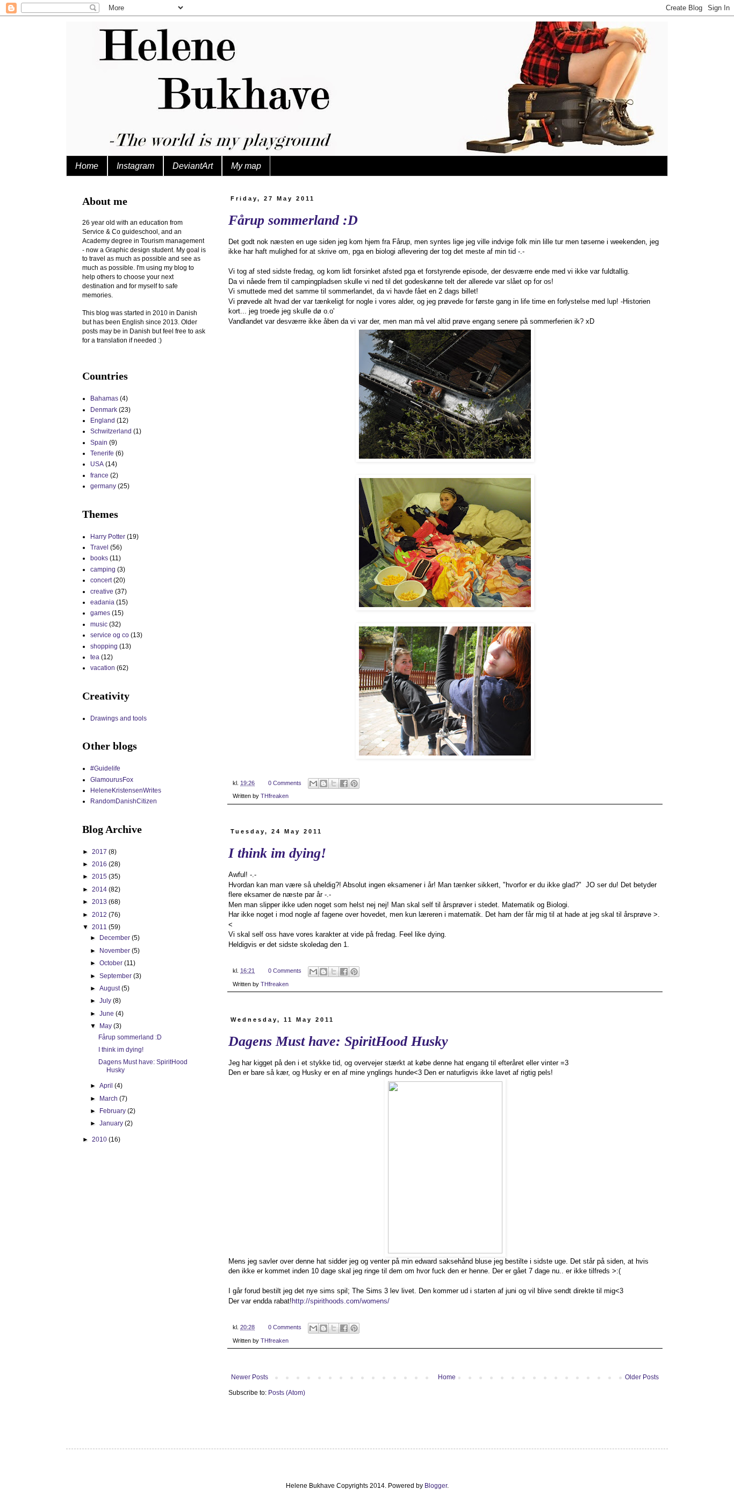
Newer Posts (249, 1377)
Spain (98, 442)
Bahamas (104, 398)
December (115, 938)
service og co (109, 635)
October (111, 963)
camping (103, 569)
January (112, 1123)
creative (101, 591)
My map (246, 165)
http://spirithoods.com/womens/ (341, 1301)
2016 (100, 864)
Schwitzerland (111, 431)
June (107, 1013)
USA (97, 464)
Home (86, 165)
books (99, 558)
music (98, 624)
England (102, 420)
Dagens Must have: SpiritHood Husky (338, 1041)
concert (101, 580)
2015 (100, 876)
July (106, 1000)
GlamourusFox (111, 779)
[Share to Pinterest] (354, 783)
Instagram (135, 165)
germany (103, 486)
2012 (100, 914)
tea (94, 657)
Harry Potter (107, 536)
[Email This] (313, 783)
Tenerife (102, 453)
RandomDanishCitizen (123, 801)
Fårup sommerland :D (293, 220)
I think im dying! (277, 853)
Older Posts (642, 1377)
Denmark (103, 410)
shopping (104, 646)
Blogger (435, 1485)
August (110, 988)
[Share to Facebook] (344, 783)
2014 (100, 889)
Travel (99, 547)
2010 (100, 1139)
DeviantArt (192, 165)
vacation (102, 668)
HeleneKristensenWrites (125, 790)
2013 (100, 902)
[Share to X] (333, 783)
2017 (100, 852)
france (99, 475)
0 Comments (284, 783)
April (106, 1085)
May (106, 1026)
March (109, 1098)
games (100, 613)
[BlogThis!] (323, 783)
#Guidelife (105, 768)
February (113, 1111)
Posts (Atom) (286, 1392)
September (116, 976)
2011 (100, 927)
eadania (102, 602)
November (115, 950)
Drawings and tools (118, 718)
